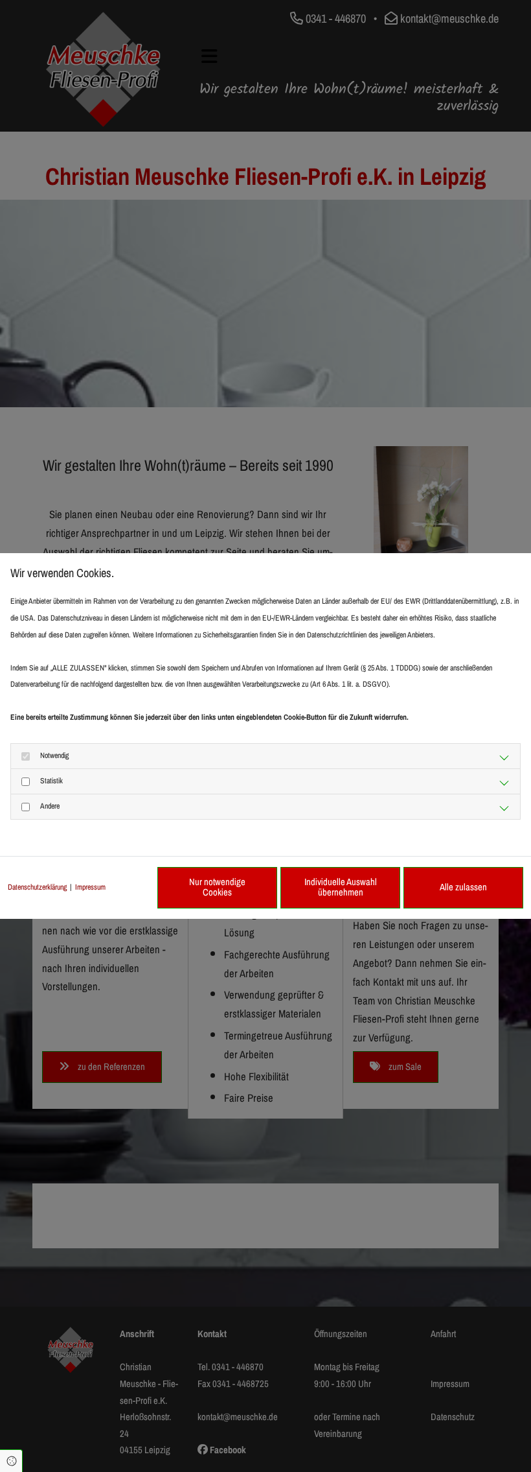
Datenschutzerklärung (37, 887)
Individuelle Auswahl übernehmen (340, 887)
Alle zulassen (463, 887)
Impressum (90, 887)
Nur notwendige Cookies (217, 887)
